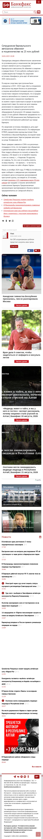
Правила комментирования (27, 828)
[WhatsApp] (12, 220)
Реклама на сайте (19, 832)
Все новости (36, 767)
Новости (6, 536)
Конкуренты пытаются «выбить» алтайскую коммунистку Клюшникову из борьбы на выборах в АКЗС (21, 681)
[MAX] (25, 776)
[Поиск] (35, 12)
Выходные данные (10, 826)
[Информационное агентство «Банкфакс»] (16, 5)
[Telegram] (9, 220)
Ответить (14, 246)
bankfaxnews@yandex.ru (12, 787)
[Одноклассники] (6, 220)
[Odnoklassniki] (28, 776)
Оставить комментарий (32, 226)
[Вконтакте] (18, 776)
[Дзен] (21, 776)
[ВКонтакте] (3, 220)
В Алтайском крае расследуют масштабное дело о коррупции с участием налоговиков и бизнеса (21, 213)
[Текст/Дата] (38, 12)
